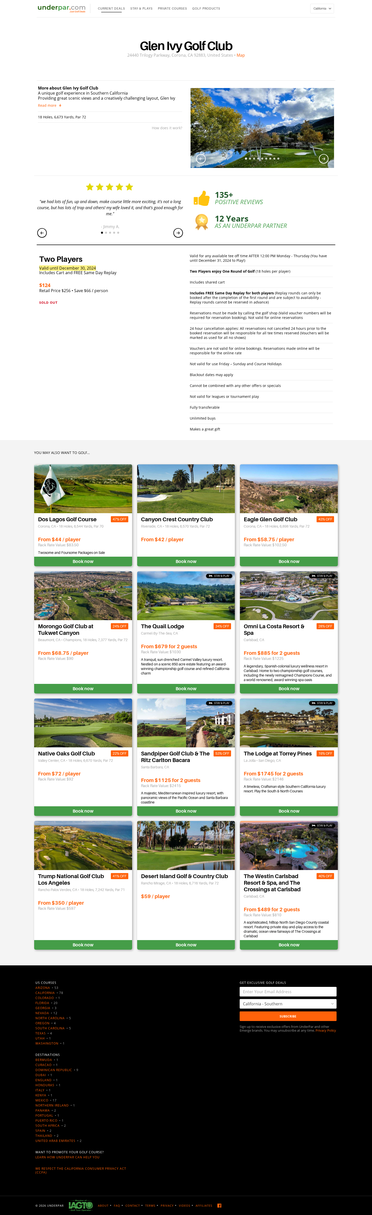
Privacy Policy (326, 1030)
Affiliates (204, 1205)
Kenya (40, 1095)
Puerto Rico (46, 1120)
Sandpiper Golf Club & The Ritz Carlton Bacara (175, 756)
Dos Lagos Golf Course (67, 519)
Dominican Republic (53, 1070)
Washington (46, 1043)
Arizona (42, 988)
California (45, 993)
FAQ (117, 1205)
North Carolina (50, 1018)
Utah (40, 1038)
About (103, 1205)
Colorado (44, 998)
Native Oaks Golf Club (66, 753)
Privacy (167, 1205)
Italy (40, 1090)
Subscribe (288, 1016)
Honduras (44, 1085)
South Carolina (50, 1028)
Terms (150, 1205)
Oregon (42, 1023)
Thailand (43, 1136)
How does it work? (167, 127)
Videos (184, 1205)
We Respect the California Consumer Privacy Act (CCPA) (80, 1170)
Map (241, 55)
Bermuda (43, 1060)
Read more (47, 105)
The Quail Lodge (162, 626)
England (43, 1080)
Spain (40, 1131)
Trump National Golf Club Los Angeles (71, 879)
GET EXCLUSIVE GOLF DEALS (263, 983)
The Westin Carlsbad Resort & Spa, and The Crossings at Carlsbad (272, 883)
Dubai (40, 1075)
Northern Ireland (52, 1105)
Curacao (43, 1065)
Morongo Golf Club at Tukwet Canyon (65, 629)
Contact (133, 1205)
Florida (42, 1003)
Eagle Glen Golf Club (270, 519)
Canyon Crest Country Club (177, 519)
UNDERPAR (55, 1205)
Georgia (42, 1008)
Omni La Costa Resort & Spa (274, 629)
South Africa (47, 1125)
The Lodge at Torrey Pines (278, 753)
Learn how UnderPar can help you (67, 1157)
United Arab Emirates (55, 1141)
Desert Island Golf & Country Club (184, 876)
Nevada (42, 1013)
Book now (83, 561)
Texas (40, 1033)
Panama (42, 1110)
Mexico (41, 1100)
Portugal (44, 1115)
